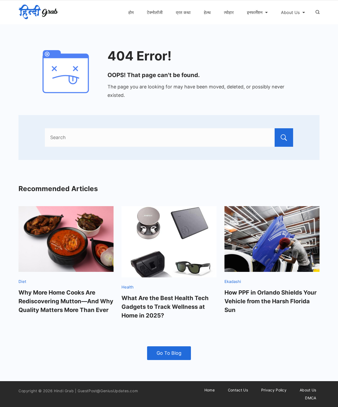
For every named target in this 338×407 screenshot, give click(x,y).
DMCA (310, 398)
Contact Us (238, 390)
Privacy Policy (274, 390)
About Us (290, 12)
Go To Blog (169, 353)
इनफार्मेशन (254, 12)
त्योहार (229, 12)
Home (209, 390)
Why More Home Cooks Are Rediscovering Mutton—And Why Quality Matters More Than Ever (65, 301)
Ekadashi (232, 281)
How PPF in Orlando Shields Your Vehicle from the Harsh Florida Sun (270, 301)
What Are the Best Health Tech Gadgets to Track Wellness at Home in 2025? (165, 307)
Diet (22, 281)
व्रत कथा (183, 12)
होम (131, 12)
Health (127, 287)
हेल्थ (207, 12)
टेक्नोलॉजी (155, 12)
